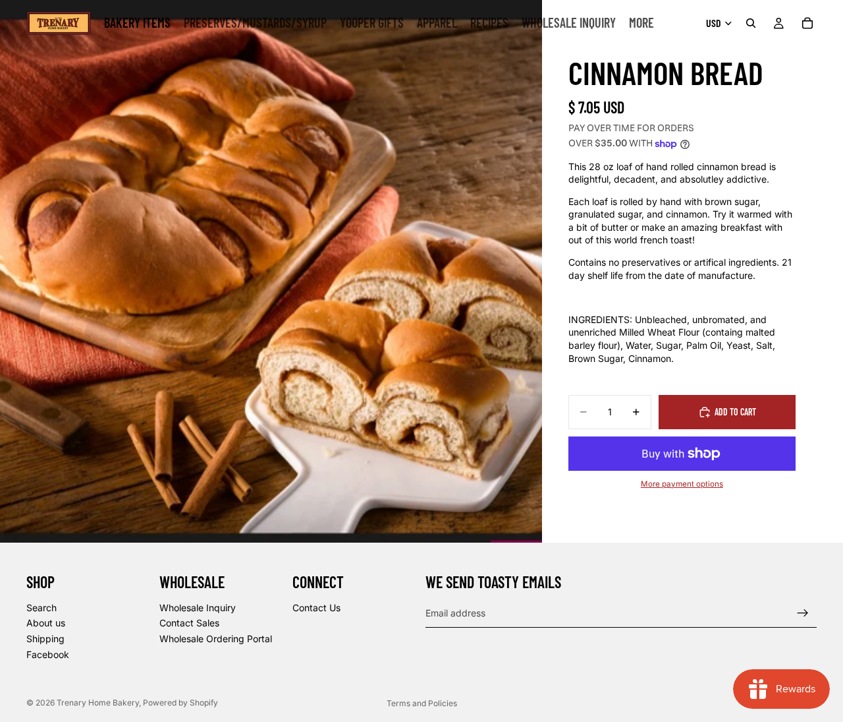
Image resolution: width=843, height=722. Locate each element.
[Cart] (807, 23)
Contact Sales (189, 622)
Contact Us (316, 607)
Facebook (47, 654)
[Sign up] (803, 613)
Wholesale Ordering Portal (215, 638)
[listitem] (641, 23)
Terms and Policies (422, 703)
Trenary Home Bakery (98, 702)
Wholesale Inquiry (197, 607)
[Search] (750, 23)
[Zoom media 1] (271, 271)
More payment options (682, 484)
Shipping (45, 638)
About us (45, 622)
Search (41, 607)
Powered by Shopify (180, 702)
